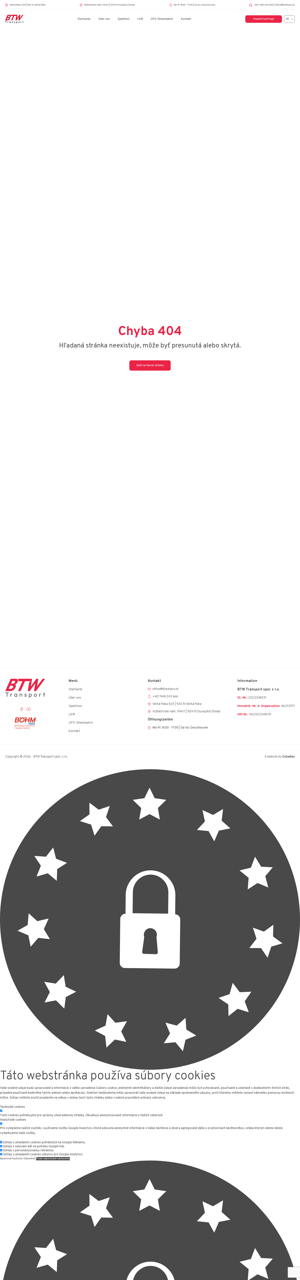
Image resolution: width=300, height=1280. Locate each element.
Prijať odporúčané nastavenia (53, 1158)
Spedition (124, 19)
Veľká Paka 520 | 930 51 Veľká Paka (27, 5)
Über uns (104, 19)
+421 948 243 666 (263, 5)
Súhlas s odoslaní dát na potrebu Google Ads (33, 1147)
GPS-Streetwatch (162, 19)
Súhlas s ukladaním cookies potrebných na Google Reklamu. (44, 1143)
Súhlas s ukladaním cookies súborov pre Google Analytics (43, 1155)
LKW (140, 19)
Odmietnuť (29, 1158)
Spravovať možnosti (11, 1158)
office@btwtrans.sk (285, 5)
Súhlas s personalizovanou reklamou (28, 1151)
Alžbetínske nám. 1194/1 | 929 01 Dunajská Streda (109, 5)
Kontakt (186, 19)
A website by (279, 757)
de (287, 19)
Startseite (83, 19)
